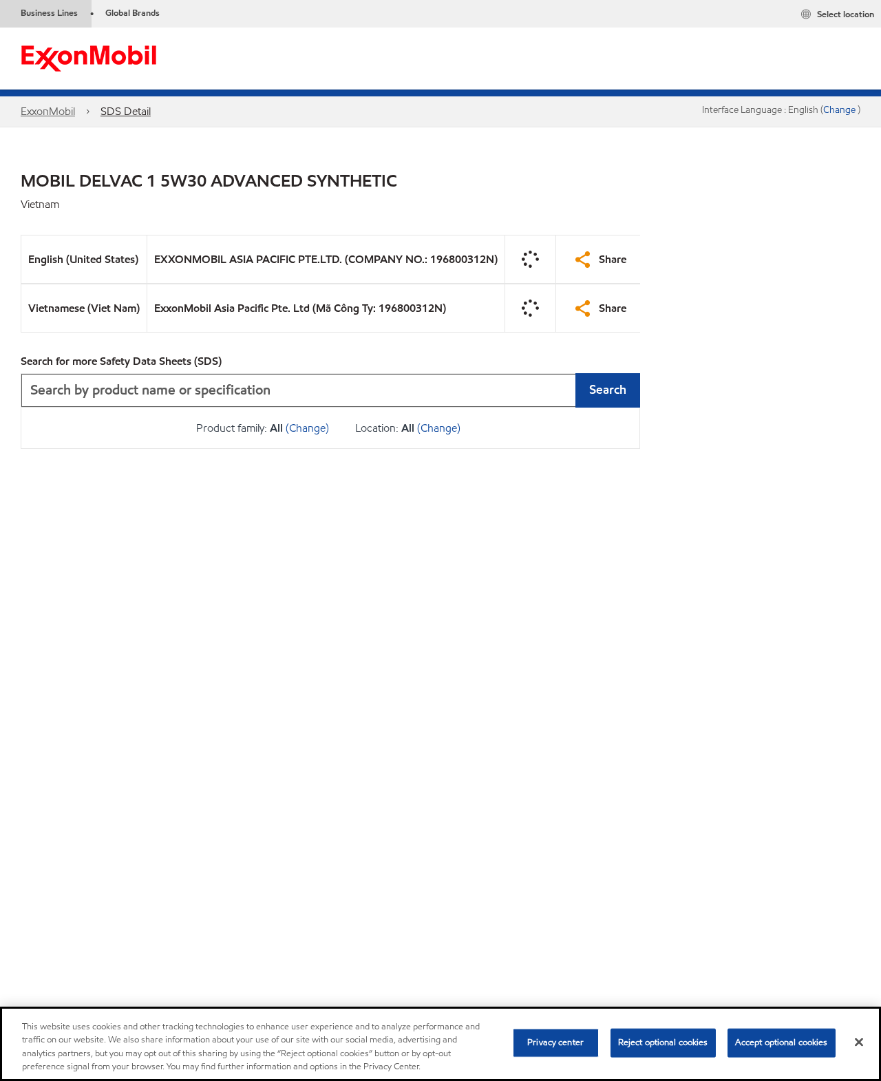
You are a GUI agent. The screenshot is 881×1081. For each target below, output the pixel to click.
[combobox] (330, 390)
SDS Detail (125, 111)
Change (840, 109)
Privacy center (555, 1042)
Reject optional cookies (663, 1042)
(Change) (307, 428)
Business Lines (49, 13)
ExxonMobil (48, 111)
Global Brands (132, 13)
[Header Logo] (89, 57)
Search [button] (607, 389)
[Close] (859, 1042)
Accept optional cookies (781, 1042)
